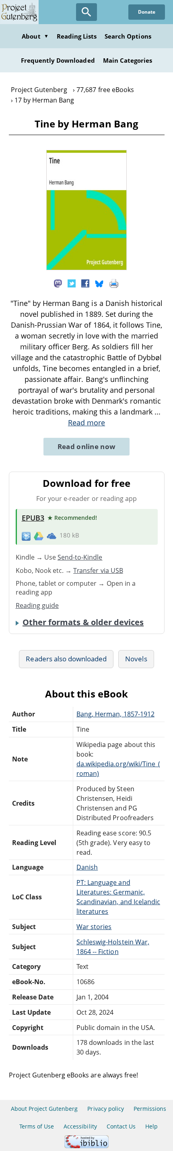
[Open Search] (86, 12)
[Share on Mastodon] (58, 282)
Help (151, 1126)
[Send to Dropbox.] (26, 536)
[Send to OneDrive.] (51, 536)
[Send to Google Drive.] (38, 535)
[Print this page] (113, 282)
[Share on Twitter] (72, 282)
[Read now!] (86, 267)
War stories (93, 926)
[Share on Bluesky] (99, 282)
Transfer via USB (98, 570)
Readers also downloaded (66, 658)
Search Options (128, 36)
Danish (87, 867)
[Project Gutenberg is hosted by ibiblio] (86, 1146)
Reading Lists (77, 36)
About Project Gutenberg (44, 1108)
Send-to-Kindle (80, 557)
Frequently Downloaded (58, 60)
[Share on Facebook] (85, 282)
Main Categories (127, 60)
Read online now (87, 446)
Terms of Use (36, 1126)
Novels (136, 658)
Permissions (150, 1108)
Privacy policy (105, 1108)
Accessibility (80, 1126)
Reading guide (37, 605)
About (35, 36)
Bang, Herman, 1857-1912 (115, 714)
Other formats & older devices (83, 622)
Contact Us (121, 1126)
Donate (146, 11)
